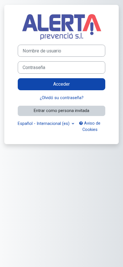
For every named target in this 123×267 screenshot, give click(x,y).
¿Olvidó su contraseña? (62, 97)
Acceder (61, 84)
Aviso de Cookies (91, 126)
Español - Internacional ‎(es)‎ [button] (44, 123)
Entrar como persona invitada (61, 110)
